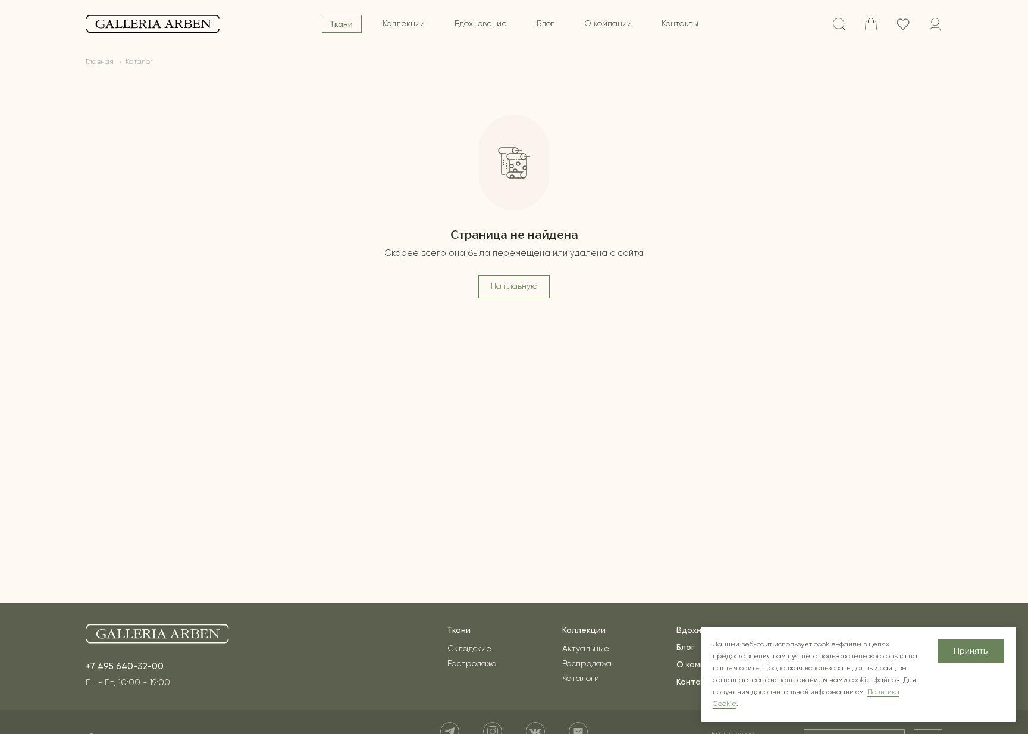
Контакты (680, 24)
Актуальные (585, 649)
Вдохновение (481, 24)
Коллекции (404, 24)
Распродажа (472, 664)
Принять (971, 651)
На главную (514, 286)
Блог (545, 24)
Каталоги (580, 678)
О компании (608, 24)
